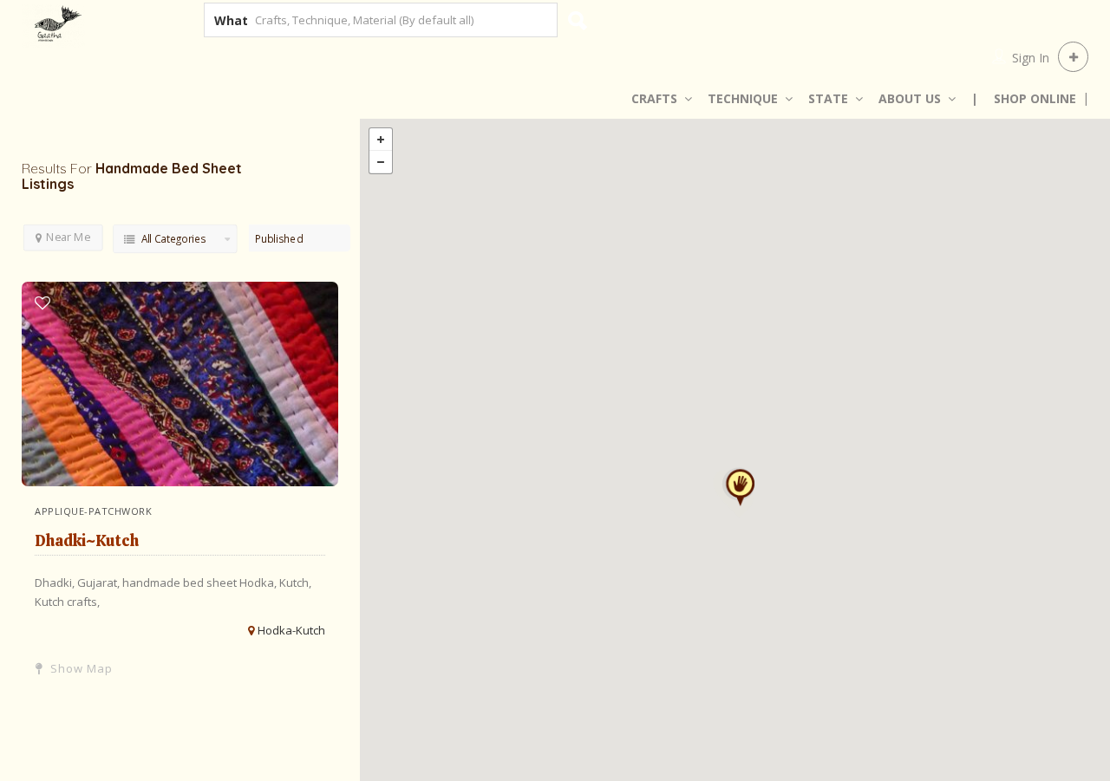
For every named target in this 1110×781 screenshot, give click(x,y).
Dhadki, (56, 582)
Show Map (80, 668)
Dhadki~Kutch (87, 540)
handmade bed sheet (180, 582)
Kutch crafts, (67, 601)
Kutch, (295, 582)
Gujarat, (99, 582)
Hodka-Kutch (291, 630)
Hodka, (259, 582)
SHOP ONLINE (1035, 98)
